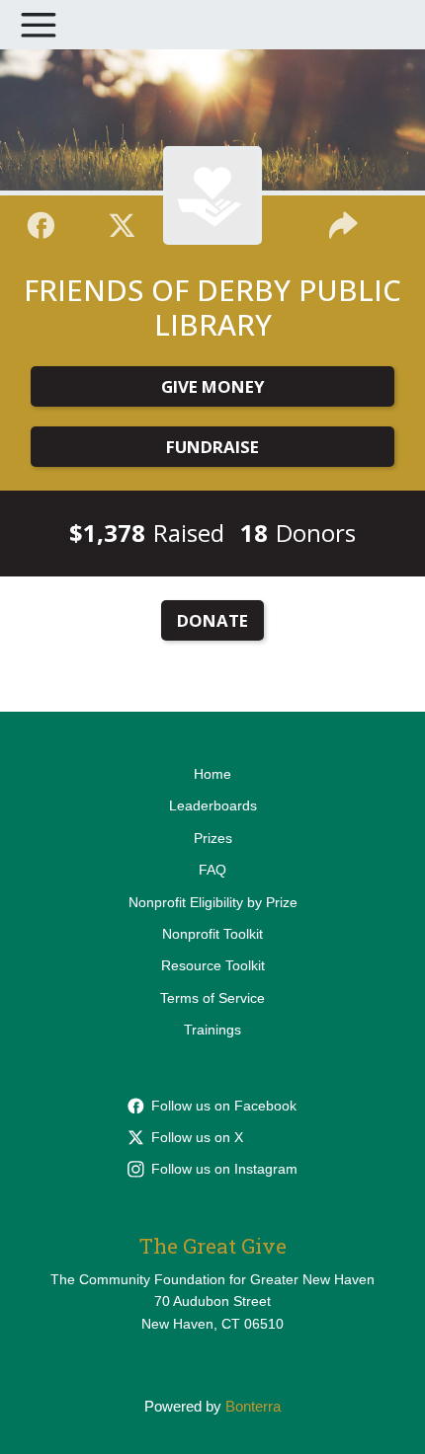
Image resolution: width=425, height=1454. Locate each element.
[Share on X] (122, 222)
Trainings (212, 1029)
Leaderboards (213, 805)
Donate (212, 620)
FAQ (212, 870)
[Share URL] (343, 222)
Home (212, 774)
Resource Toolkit (213, 965)
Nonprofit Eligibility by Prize (213, 902)
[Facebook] (41, 222)
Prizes (213, 838)
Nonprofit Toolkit (212, 934)
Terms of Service (212, 998)
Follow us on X (197, 1137)
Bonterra (253, 1406)
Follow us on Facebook (224, 1105)
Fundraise (212, 446)
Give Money (213, 386)
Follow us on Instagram (224, 1169)
